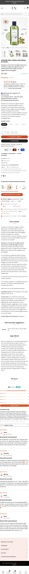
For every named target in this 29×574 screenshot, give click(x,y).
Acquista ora (14, 141)
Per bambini (4, 171)
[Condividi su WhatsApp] (5, 176)
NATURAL (24, 171)
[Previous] (3, 33)
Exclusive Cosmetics (21, 563)
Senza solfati (16, 172)
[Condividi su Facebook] (1, 176)
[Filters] (1, 425)
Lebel (8, 158)
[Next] (26, 33)
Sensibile (3, 172)
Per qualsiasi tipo (14, 167)
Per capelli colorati (6, 169)
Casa (2, 14)
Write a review (15, 405)
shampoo (9, 172)
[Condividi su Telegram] (3, 176)
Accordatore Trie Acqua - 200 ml (12, 216)
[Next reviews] (27, 85)
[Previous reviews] (2, 85)
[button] (4, 77)
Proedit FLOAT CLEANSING (10, 204)
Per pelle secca (16, 169)
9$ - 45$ (6, 167)
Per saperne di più (5, 118)
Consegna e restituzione (8, 153)
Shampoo (6, 161)
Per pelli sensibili (13, 171)
